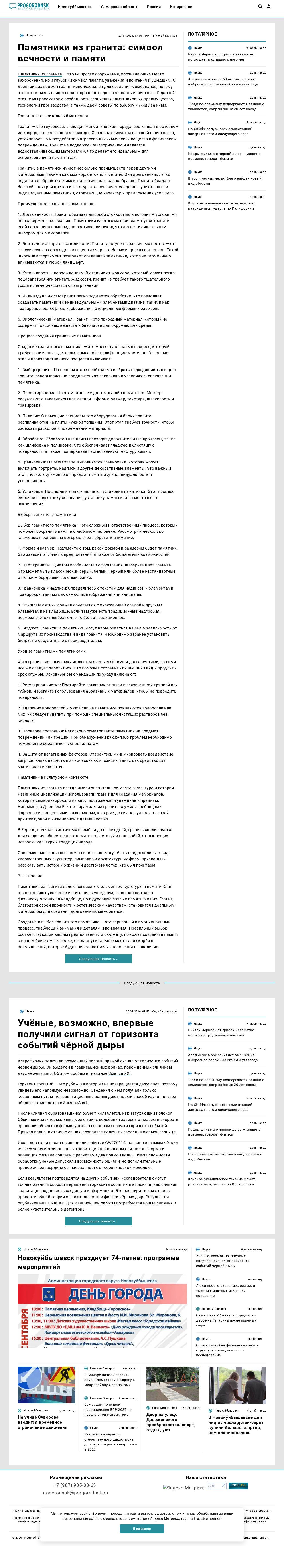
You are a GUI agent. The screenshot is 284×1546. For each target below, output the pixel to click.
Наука (198, 47)
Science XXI (119, 1073)
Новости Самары (214, 1308)
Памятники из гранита (40, 74)
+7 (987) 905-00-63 (75, 1485)
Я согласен (142, 1529)
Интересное (34, 35)
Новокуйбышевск (36, 1249)
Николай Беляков (164, 35)
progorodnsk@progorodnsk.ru (74, 1492)
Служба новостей (164, 1011)
